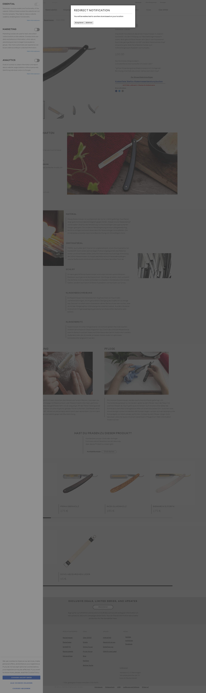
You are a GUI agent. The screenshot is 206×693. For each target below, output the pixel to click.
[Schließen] (133, 7)
